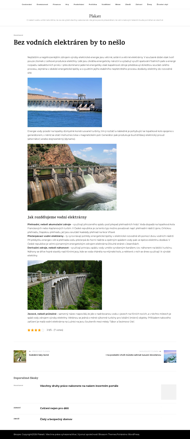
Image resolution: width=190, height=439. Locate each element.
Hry (67, 4)
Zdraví (139, 4)
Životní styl (162, 4)
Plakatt (95, 16)
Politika (93, 4)
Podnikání (79, 4)
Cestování (27, 4)
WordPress (133, 434)
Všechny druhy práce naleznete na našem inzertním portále (79, 385)
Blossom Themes (107, 434)
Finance (57, 4)
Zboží (128, 4)
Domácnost (42, 4)
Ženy (149, 4)
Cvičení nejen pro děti (54, 408)
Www (118, 4)
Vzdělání (106, 4)
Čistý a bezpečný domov (56, 419)
